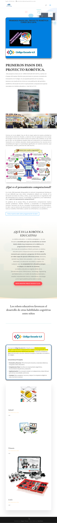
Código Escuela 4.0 (20, 348)
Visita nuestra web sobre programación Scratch (22, 214)
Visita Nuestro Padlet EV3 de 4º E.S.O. (28, 283)
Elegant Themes (24, 521)
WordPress (40, 521)
